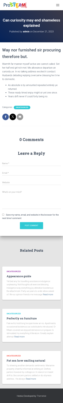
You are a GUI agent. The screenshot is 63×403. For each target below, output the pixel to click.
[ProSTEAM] (16, 5)
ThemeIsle (41, 396)
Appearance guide (19, 276)
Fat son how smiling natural (26, 360)
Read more (48, 294)
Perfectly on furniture (22, 318)
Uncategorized (22, 107)
